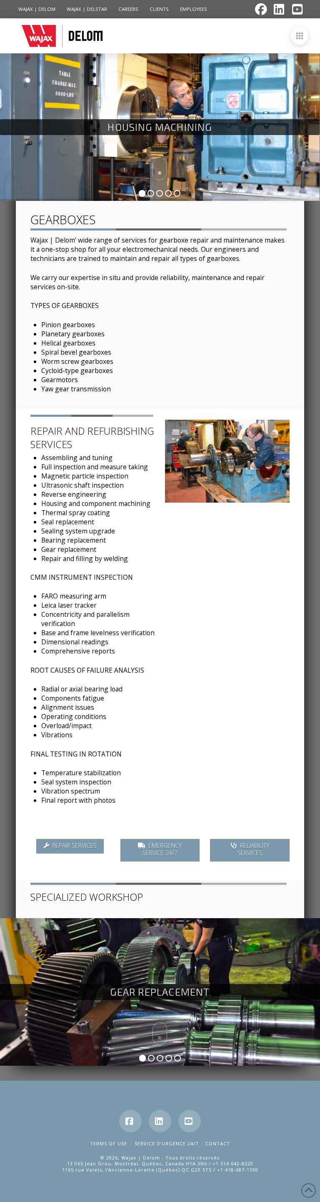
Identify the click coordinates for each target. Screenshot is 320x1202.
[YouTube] (189, 1121)
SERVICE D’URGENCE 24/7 (166, 1143)
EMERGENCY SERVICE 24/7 (162, 849)
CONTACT (217, 1143)
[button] (299, 36)
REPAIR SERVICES (74, 845)
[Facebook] (130, 1121)
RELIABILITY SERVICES (254, 849)
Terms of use (108, 1143)
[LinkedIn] (160, 1121)
